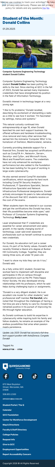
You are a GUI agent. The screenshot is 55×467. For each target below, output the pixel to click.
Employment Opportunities (16, 449)
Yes (44, 8)
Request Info (9, 439)
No (47, 8)
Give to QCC (9, 444)
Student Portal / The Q (13, 405)
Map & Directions (11, 424)
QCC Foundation (11, 415)
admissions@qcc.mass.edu (12, 399)
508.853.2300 (9, 394)
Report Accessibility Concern (17, 454)
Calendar (7, 410)
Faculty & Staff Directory (15, 429)
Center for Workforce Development (20, 420)
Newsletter (8, 349)
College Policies (10, 434)
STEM (19, 349)
